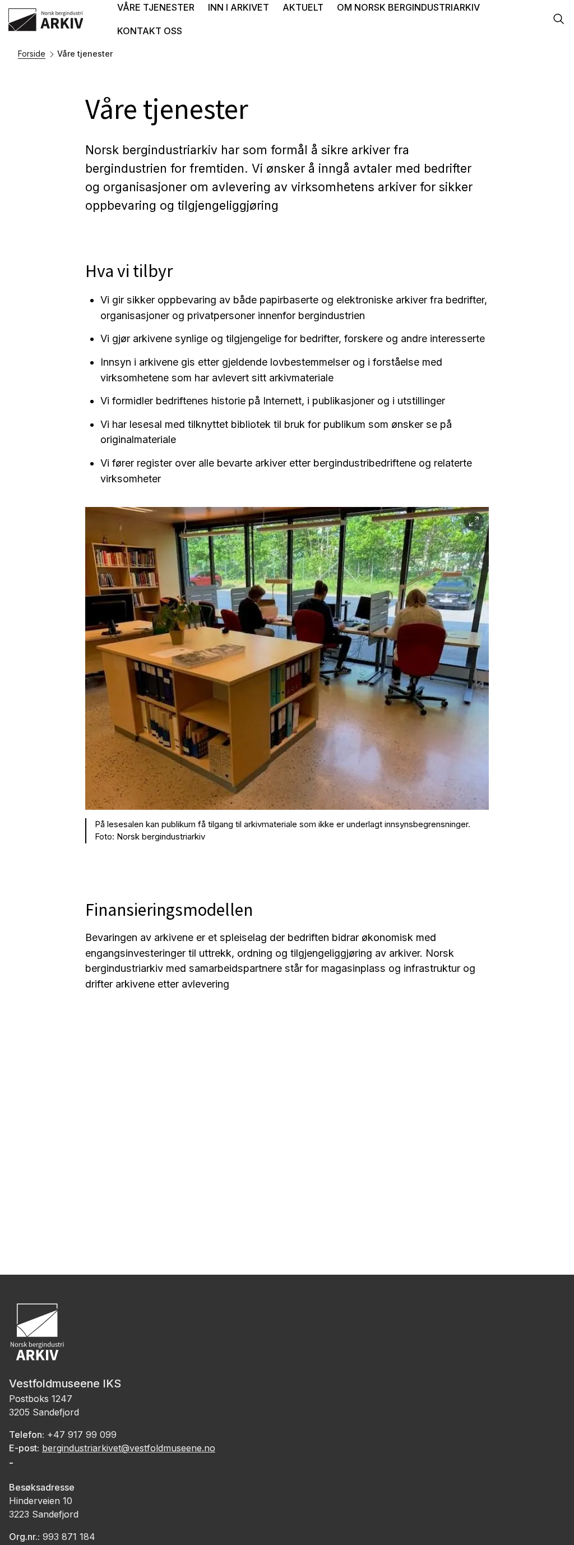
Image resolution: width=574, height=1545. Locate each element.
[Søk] (559, 19)
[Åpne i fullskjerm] (474, 522)
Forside (31, 53)
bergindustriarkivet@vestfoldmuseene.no (128, 1448)
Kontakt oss (149, 30)
